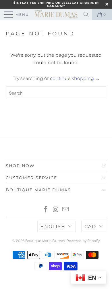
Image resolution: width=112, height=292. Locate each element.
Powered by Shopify (83, 240)
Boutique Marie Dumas (45, 240)
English (52, 226)
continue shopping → (75, 78)
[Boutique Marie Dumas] (56, 14)
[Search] (86, 14)
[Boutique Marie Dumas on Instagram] (55, 210)
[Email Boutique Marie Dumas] (65, 210)
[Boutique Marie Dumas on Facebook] (45, 210)
